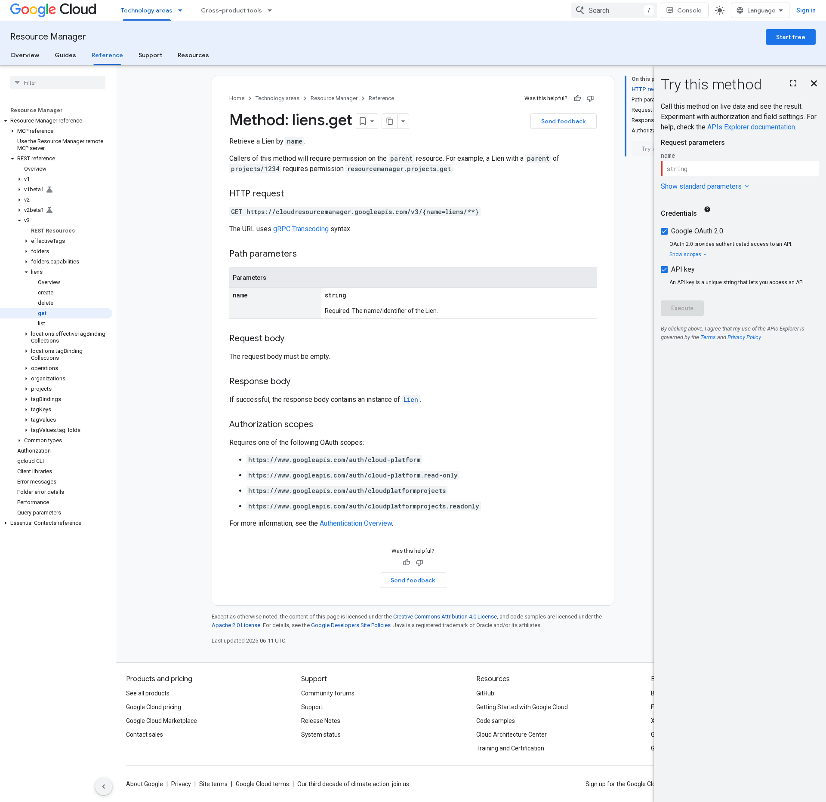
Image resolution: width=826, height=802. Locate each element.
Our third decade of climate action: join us (353, 784)
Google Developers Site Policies (351, 625)
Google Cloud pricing (153, 707)
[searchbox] (57, 82)
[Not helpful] (590, 98)
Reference (107, 55)
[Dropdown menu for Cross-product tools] (272, 10)
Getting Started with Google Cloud (522, 707)
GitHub (485, 693)
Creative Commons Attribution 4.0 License (445, 616)
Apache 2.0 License (236, 625)
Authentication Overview (356, 523)
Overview (24, 55)
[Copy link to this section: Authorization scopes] (321, 425)
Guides (65, 55)
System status (321, 734)
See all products (148, 693)
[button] (56, 121)
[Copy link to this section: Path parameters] (305, 254)
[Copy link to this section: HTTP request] (292, 194)
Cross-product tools (231, 10)
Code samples (495, 720)
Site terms (213, 784)
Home (236, 98)
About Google (144, 784)
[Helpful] (577, 98)
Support (150, 55)
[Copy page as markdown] (390, 121)
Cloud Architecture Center (511, 734)
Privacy (181, 784)
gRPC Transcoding (301, 229)
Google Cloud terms (262, 784)
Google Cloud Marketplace (161, 720)
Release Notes (320, 720)
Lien (411, 399)
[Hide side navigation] (103, 786)
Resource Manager (48, 36)
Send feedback (563, 121)
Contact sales (144, 734)
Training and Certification (510, 748)
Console (689, 10)
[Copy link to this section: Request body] (293, 339)
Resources (193, 55)
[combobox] (614, 10)
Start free (790, 37)
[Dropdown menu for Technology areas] (183, 10)
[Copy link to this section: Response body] (299, 382)
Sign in (806, 10)
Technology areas (147, 10)
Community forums (327, 693)
